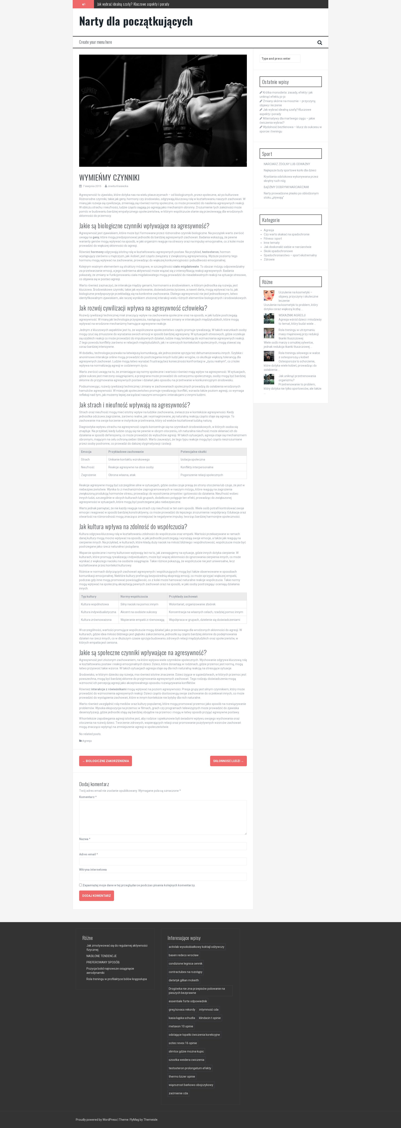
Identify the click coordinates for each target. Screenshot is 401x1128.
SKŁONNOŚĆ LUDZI (228, 761)
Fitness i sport (273, 238)
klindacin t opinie (210, 1018)
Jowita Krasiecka (118, 186)
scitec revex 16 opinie (183, 1043)
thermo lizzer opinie (182, 1076)
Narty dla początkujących (136, 21)
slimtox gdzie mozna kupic (186, 1051)
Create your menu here (95, 42)
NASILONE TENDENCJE (101, 956)
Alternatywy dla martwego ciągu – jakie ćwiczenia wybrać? (137, 5)
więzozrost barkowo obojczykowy (191, 1085)
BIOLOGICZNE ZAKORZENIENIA (105, 761)
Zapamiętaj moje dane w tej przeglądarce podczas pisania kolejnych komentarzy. (138, 885)
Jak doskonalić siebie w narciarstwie (287, 247)
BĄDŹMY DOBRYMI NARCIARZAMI (286, 187)
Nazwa (84, 839)
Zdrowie (269, 259)
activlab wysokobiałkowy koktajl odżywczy (196, 946)
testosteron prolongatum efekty (190, 1068)
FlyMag (134, 1119)
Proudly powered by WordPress (97, 1119)
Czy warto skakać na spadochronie (287, 234)
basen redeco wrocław (184, 955)
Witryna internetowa (93, 869)
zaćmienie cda (178, 1093)
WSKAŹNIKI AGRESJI (292, 315)
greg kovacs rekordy (182, 1009)
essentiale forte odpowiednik (188, 1001)
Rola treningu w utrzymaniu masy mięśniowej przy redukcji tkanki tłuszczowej (299, 334)
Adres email (88, 854)
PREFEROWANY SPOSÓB (103, 962)
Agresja (87, 740)
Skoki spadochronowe (278, 251)
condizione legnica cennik (185, 963)
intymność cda (208, 1009)
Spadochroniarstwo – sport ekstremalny (290, 255)
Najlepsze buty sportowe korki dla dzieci (290, 170)
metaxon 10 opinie (181, 1026)
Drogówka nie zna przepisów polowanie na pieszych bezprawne (197, 991)
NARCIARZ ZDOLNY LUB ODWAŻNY (287, 164)
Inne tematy (272, 242)
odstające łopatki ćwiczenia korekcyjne (194, 1034)
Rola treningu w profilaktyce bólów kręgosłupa (116, 979)
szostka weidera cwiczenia (186, 1059)
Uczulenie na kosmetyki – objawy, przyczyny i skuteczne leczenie (298, 296)
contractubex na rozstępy (185, 972)
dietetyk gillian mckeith (184, 980)
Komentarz (88, 797)
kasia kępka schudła (182, 1018)
